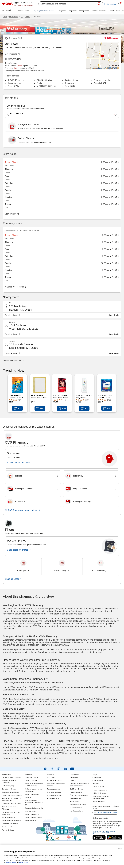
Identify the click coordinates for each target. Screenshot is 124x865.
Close (120, 848)
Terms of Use (23, 862)
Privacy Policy (11, 862)
